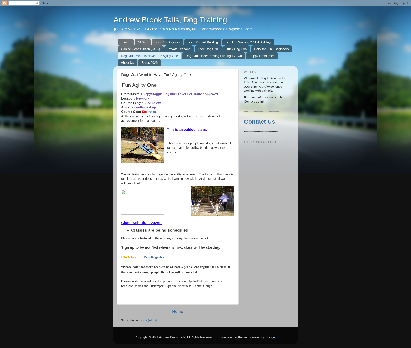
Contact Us (259, 122)
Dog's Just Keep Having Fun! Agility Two (213, 56)
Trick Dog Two (236, 49)
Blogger (270, 337)
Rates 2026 (149, 62)
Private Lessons (179, 49)
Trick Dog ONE (208, 49)
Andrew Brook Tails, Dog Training (170, 19)
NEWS (142, 42)
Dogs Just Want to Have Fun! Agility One (149, 56)
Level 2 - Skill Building (203, 42)
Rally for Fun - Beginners (271, 49)
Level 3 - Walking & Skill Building (248, 42)
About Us (127, 62)
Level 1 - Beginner (167, 42)
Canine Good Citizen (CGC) (140, 49)
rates (152, 111)
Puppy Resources (262, 56)
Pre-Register (154, 257)
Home (126, 42)
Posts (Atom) (148, 320)
